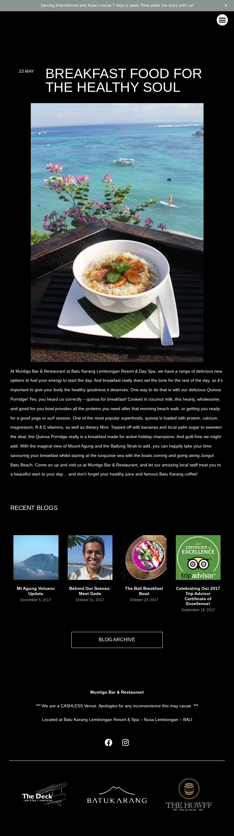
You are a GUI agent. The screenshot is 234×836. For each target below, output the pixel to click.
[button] (222, 20)
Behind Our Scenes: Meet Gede (90, 591)
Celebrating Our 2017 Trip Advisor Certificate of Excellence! (198, 596)
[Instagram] (125, 742)
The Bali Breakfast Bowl (144, 591)
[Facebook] (108, 742)
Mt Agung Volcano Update (36, 591)
